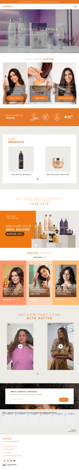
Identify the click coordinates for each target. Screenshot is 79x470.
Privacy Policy (7, 452)
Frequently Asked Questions (12, 455)
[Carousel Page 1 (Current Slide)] (38, 179)
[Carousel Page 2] (41, 179)
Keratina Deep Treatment (58, 174)
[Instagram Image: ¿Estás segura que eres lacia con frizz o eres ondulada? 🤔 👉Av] (70, 419)
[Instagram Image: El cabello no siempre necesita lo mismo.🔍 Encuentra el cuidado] (21, 419)
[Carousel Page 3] (43, 245)
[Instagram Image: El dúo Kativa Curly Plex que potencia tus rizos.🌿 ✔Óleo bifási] (33, 419)
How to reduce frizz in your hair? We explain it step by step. (38, 2)
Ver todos (38, 257)
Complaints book (8, 449)
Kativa (73, 430)
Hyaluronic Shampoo (21, 174)
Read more (7, 299)
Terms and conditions (10, 446)
